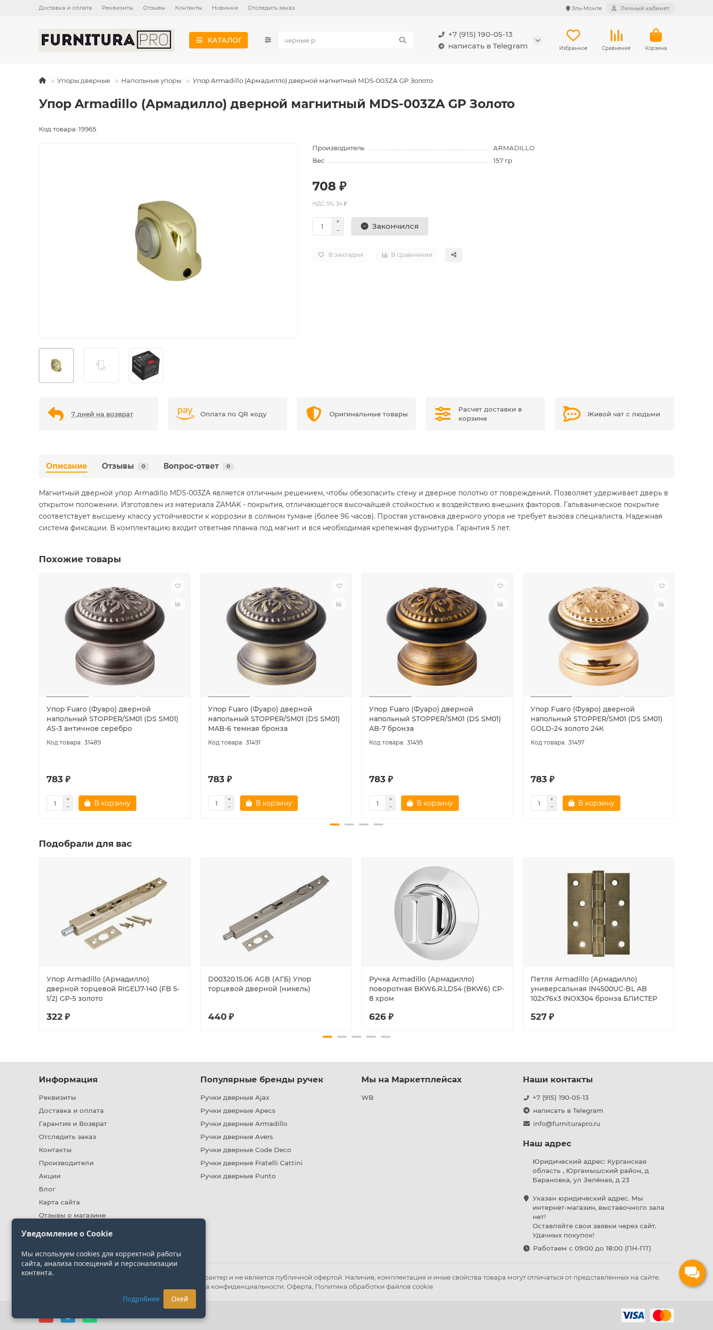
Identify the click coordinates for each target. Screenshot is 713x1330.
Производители (66, 1163)
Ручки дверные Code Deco (245, 1150)
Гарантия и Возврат (73, 1123)
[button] (40, 694)
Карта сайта (59, 1202)
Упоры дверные (83, 80)
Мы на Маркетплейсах (411, 1079)
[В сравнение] (178, 604)
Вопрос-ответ (196, 466)
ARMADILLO (514, 148)
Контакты (188, 7)
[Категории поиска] (268, 40)
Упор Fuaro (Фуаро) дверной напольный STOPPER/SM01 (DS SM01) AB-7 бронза (435, 719)
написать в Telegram (488, 45)
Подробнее (141, 1298)
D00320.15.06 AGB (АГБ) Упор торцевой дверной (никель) (259, 984)
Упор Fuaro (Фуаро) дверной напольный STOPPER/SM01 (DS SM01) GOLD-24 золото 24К (597, 719)
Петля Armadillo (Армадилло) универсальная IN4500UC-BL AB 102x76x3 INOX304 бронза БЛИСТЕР (594, 989)
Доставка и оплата (65, 7)
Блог (47, 1189)
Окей (179, 1298)
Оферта (299, 1286)
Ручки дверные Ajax (234, 1097)
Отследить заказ (271, 7)
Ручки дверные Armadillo (243, 1123)
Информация (68, 1079)
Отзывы (154, 7)
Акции (50, 1176)
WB (367, 1097)
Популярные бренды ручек (262, 1079)
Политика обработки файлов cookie (374, 1286)
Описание (66, 466)
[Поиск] (402, 40)
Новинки (225, 7)
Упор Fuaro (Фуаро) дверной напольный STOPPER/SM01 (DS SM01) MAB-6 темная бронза (274, 719)
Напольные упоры (151, 80)
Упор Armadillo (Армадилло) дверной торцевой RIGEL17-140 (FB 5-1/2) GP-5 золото (113, 989)
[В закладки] (178, 585)
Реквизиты (117, 7)
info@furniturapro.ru (566, 1123)
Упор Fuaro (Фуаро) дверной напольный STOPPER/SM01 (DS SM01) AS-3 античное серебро (112, 719)
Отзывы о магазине (72, 1215)
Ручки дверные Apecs (237, 1110)
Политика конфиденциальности (230, 1286)
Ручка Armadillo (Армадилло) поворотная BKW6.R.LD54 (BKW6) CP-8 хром (436, 989)
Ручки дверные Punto (237, 1176)
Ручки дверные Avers (236, 1136)
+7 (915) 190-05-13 (480, 34)
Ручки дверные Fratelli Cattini (251, 1163)
